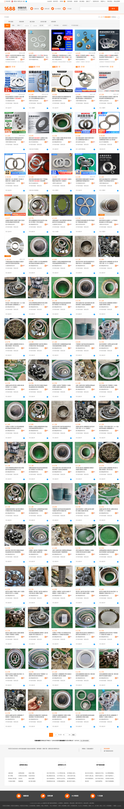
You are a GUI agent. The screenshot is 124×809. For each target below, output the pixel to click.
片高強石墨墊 (11, 781)
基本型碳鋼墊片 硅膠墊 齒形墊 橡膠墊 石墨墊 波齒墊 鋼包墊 (108, 345)
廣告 (24, 57)
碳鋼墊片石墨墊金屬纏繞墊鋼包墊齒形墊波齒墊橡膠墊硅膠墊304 (61, 262)
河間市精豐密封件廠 (81, 100)
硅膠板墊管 (21, 773)
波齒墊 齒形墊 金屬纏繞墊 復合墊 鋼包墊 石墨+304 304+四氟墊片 (108, 262)
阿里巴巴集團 (6, 805)
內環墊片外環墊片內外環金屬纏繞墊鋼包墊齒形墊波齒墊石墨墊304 (38, 262)
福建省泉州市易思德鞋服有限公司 (104, 773)
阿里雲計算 (74, 805)
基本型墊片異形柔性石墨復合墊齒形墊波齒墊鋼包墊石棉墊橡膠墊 (38, 386)
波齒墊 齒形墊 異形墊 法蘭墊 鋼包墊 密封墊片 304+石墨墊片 (14, 386)
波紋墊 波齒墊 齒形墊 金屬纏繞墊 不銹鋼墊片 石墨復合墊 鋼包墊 (14, 716)
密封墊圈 (7, 62)
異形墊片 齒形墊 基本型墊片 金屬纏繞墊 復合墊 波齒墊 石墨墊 (85, 592)
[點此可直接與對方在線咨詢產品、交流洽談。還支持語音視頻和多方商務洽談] (24, 108)
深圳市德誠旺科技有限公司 (34, 59)
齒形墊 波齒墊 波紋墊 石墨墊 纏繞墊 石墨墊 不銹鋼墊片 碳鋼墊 (14, 633)
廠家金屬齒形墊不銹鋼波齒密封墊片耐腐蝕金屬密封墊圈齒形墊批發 (14, 138)
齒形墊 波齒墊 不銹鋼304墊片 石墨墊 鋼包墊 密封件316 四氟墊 (14, 592)
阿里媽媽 (64, 805)
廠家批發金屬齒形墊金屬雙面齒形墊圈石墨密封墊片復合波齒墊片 (61, 97)
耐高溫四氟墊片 (62, 62)
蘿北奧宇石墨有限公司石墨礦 (74, 781)
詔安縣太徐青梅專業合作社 (112, 778)
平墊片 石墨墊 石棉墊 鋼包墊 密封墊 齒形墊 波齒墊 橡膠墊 (61, 138)
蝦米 (69, 805)
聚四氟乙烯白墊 (12, 778)
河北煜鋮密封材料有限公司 (10, 100)
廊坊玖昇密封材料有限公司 (81, 224)
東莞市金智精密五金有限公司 (81, 59)
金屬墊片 (78, 62)
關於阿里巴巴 (79, 803)
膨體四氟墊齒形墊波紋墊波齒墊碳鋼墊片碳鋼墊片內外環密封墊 (61, 303)
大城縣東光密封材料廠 (10, 59)
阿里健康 (109, 805)
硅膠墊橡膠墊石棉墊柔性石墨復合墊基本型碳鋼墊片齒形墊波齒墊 (108, 551)
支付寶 (97, 805)
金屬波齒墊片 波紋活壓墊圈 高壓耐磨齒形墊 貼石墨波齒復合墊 (61, 221)
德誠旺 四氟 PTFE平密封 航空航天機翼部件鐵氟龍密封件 (38, 56)
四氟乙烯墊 (31, 773)
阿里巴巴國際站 (15, 805)
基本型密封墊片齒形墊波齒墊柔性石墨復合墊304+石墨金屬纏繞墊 (85, 262)
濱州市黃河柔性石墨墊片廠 (54, 773)
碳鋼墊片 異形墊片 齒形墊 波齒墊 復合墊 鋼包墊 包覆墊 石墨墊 (38, 592)
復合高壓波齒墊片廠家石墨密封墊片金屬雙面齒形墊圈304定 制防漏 (108, 138)
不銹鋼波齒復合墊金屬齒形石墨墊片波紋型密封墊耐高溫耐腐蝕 (14, 262)
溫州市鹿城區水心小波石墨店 (54, 778)
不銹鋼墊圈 (107, 62)
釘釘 (104, 805)
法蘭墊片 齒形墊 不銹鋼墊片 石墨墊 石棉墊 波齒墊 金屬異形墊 (61, 386)
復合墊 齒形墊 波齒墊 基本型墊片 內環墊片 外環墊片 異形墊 (14, 675)
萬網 (90, 805)
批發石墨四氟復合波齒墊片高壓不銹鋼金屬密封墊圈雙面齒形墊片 (108, 97)
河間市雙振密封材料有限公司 (104, 183)
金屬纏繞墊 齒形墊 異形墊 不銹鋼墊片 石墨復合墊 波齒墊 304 (108, 633)
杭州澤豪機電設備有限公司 (112, 773)
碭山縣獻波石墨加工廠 (52, 776)
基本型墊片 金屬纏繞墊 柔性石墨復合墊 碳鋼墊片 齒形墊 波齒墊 (61, 675)
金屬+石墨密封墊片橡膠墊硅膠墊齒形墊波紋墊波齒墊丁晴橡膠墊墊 (85, 386)
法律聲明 (60, 803)
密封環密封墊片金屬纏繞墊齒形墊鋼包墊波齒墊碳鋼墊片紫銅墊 (61, 345)
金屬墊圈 (101, 62)
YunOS (80, 805)
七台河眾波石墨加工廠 (62, 773)
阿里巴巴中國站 (24, 805)
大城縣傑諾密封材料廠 (10, 265)
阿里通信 (85, 805)
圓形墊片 (88, 62)
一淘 (50, 805)
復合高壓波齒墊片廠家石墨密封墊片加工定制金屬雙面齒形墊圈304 (38, 97)
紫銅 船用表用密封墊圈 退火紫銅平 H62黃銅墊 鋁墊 (15, 56)
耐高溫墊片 (55, 62)
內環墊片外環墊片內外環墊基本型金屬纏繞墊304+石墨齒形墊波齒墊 (61, 633)
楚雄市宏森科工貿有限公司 (102, 776)
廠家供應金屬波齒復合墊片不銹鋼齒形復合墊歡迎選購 (38, 180)
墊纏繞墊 (20, 781)
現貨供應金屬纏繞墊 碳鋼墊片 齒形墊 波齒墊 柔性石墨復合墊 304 (38, 633)
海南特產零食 (98, 781)
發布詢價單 (107, 748)
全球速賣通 (32, 805)
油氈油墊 (10, 773)
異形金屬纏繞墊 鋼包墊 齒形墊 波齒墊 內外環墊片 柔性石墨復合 (38, 221)
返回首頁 (77, 740)
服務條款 (66, 803)
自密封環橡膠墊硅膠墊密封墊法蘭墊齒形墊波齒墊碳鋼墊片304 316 (38, 303)
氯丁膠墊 (10, 776)
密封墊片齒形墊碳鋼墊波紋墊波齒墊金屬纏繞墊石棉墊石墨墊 (85, 716)
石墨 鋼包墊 (32, 776)
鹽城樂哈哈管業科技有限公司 (104, 59)
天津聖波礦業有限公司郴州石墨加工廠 (77, 778)
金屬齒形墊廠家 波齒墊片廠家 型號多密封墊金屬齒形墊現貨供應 (15, 221)
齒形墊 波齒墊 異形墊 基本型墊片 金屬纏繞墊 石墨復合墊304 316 (108, 592)
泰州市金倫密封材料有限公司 (34, 183)
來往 (101, 805)
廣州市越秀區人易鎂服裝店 (112, 776)
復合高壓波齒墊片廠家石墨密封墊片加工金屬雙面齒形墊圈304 (85, 138)
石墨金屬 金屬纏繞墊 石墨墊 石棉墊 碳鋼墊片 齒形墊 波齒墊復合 (61, 716)
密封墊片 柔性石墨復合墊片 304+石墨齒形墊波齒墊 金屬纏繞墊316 (15, 303)
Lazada (119, 805)
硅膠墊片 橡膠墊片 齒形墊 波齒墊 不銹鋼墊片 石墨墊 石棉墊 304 (61, 592)
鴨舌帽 (87, 781)
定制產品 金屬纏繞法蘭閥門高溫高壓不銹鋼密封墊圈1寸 (108, 56)
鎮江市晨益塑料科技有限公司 (57, 59)
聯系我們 (86, 803)
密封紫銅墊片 (13, 62)
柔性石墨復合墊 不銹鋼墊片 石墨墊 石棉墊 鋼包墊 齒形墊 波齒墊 (108, 386)
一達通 (114, 805)
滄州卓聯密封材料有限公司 (57, 100)
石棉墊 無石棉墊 (22, 776)
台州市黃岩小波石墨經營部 (64, 776)
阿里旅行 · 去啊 (57, 805)
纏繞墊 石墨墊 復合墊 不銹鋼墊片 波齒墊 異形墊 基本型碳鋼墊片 (38, 675)
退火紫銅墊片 (21, 62)
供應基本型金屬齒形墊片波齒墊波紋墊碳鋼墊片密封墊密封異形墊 (38, 716)
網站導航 (92, 803)
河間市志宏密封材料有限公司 (34, 100)
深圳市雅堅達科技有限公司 (92, 778)
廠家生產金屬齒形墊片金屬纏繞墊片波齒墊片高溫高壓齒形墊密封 (108, 180)
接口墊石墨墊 (32, 781)
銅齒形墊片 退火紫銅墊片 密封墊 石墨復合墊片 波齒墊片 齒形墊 (14, 180)
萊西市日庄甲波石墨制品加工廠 (65, 778)
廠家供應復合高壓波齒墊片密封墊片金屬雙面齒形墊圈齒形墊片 (85, 180)
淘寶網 (38, 805)
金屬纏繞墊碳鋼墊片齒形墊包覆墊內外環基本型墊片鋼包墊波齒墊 (38, 345)
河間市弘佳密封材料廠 (104, 100)
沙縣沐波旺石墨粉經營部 (73, 776)
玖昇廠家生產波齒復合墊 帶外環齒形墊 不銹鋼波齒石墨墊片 (85, 221)
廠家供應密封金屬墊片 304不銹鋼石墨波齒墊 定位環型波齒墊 (108, 221)
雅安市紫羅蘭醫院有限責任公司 (113, 781)
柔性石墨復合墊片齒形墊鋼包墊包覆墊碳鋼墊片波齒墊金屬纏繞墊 (85, 303)
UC (93, 805)
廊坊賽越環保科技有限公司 (57, 142)
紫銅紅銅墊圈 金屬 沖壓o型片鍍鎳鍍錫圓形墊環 (85, 56)
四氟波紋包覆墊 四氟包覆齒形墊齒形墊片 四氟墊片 (61, 180)
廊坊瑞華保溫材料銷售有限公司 (81, 142)
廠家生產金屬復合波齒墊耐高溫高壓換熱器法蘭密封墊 (38, 138)
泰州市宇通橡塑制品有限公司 (104, 142)
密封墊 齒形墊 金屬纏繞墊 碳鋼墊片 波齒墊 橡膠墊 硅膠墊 (108, 303)
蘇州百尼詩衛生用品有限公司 (92, 773)
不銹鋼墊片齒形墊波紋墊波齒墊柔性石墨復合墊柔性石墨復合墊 (85, 345)
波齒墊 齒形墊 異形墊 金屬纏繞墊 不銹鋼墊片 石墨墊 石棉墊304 (108, 716)
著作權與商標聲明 (52, 803)
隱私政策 (72, 803)
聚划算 (46, 805)
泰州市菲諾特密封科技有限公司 (34, 142)
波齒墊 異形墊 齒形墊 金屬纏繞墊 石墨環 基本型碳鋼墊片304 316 (85, 633)
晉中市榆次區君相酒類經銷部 (102, 778)
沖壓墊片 (83, 62)
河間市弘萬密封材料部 (57, 183)
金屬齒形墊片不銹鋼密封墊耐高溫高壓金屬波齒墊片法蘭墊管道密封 (85, 97)
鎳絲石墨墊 (31, 778)
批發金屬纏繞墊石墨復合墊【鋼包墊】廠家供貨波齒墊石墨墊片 (85, 675)
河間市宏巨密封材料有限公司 (104, 224)
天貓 (42, 805)
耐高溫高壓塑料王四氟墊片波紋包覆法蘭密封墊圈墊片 (14, 97)
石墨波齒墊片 (90, 748)
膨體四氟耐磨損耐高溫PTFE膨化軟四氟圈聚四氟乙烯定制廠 (61, 56)
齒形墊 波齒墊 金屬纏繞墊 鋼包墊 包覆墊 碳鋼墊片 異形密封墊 (14, 345)
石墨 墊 (20, 778)
